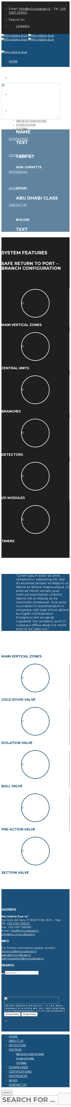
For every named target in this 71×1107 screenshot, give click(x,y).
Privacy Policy (12, 1014)
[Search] (2, 973)
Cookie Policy (29, 1014)
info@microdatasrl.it (35, 9)
